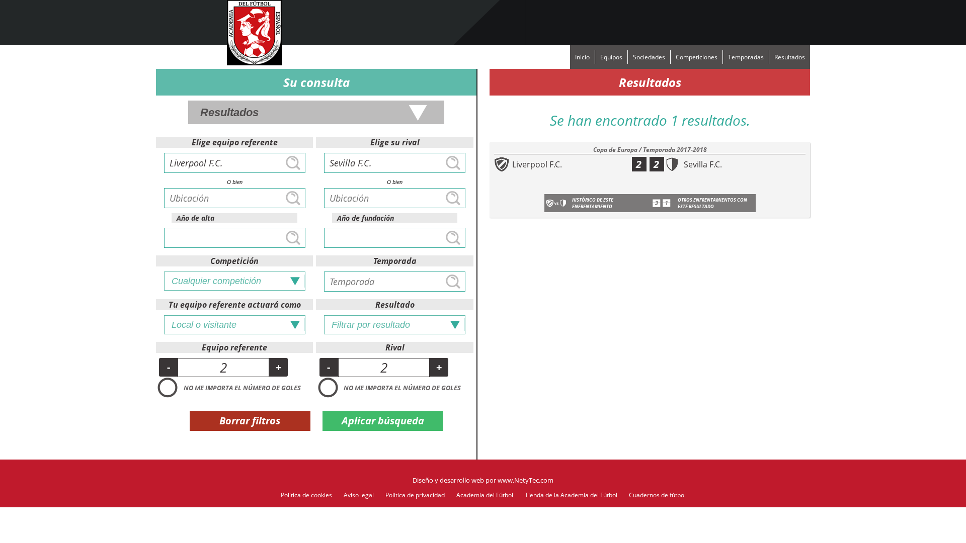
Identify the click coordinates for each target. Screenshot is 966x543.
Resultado (395, 304)
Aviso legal (359, 495)
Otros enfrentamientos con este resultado (712, 203)
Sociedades (649, 57)
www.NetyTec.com (525, 480)
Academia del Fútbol (484, 495)
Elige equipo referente (235, 142)
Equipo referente (234, 347)
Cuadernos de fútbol (657, 495)
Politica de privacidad (415, 495)
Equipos (611, 57)
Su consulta (316, 82)
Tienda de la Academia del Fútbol (571, 495)
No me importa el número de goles (242, 387)
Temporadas (746, 57)
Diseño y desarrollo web (448, 480)
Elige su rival (395, 142)
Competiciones (696, 57)
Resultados (789, 57)
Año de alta (195, 218)
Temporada (395, 260)
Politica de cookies (306, 495)
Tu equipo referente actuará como (235, 304)
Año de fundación (365, 218)
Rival (395, 347)
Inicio (582, 57)
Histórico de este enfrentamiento (592, 203)
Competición (234, 260)
